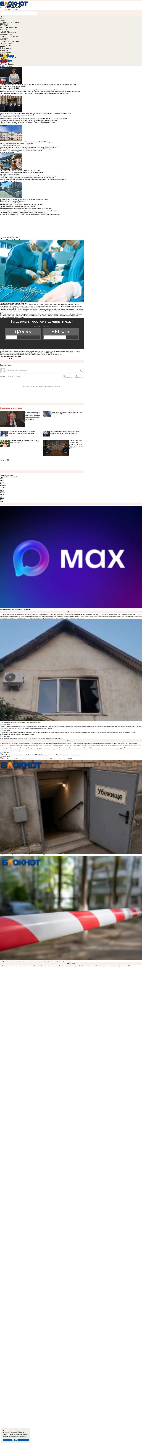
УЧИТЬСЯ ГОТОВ (10, 57)
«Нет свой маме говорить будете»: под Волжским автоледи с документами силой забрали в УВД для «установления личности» (35, 758)
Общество (3, 237)
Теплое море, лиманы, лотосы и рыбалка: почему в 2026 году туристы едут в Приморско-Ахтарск (27, 614)
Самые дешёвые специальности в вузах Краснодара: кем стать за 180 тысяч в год (26, 149)
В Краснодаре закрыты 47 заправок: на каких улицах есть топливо (21, 204)
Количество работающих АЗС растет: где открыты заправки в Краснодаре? (62, 754)
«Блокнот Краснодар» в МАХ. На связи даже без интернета (15, 609)
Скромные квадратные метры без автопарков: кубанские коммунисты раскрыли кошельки (28, 120)
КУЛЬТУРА (3, 29)
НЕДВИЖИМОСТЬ (6, 34)
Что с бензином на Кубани (8, 181)
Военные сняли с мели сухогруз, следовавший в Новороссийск (20, 353)
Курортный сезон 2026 (7, 152)
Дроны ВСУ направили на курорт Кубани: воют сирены (82, 732)
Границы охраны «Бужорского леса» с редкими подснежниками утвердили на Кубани (76, 614)
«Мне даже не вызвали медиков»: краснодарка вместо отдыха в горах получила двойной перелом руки (111, 743)
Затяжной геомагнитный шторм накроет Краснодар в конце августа (66, 618)
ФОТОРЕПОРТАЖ (6, 49)
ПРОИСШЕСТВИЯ (6, 43)
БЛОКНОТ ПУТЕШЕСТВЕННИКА (10, 22)
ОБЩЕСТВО (4, 38)
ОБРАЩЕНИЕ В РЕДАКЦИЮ (9, 36)
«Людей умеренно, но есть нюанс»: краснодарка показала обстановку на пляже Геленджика (29, 176)
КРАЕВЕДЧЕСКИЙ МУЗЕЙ (8, 27)
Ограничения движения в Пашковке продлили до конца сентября (19, 745)
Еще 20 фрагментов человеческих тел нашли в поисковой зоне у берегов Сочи (25, 354)
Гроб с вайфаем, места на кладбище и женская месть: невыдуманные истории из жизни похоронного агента (34, 93)
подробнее (15, 477)
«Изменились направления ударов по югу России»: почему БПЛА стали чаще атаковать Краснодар (101, 747)
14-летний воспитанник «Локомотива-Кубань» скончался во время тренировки (26, 618)
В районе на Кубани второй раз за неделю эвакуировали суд (98, 745)
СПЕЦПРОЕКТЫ (5, 45)
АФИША (2, 20)
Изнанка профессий (6, 66)
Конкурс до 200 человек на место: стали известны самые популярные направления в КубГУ (29, 147)
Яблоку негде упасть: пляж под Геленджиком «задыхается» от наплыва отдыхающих (27, 177)
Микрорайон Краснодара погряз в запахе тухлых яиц (104, 748)
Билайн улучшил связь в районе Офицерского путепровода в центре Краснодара (59, 745)
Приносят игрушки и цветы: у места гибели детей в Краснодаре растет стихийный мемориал (29, 616)
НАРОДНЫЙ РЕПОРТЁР (8, 33)
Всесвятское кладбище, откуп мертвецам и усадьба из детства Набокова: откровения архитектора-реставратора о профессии (40, 91)
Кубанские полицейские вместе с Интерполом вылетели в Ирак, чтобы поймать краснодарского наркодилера (34, 351)
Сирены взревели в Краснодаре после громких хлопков (57, 961)
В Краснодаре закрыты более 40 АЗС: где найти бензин (17, 206)
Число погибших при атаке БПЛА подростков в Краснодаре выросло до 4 (21, 722)
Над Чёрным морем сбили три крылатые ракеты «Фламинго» (36, 728)
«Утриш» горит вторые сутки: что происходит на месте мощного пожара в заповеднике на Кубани (101, 726)
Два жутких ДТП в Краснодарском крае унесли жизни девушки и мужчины (117, 732)
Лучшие (10, 376)
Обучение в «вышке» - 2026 (8, 124)
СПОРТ (2, 47)
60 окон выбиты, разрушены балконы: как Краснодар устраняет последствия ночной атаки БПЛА (105, 965)
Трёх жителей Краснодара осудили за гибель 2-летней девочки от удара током (76, 616)
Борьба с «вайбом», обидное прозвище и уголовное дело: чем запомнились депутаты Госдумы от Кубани (33, 118)
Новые (2, 376)
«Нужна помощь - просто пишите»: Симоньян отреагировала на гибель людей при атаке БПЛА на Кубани (45, 747)
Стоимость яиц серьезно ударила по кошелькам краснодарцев (18, 734)
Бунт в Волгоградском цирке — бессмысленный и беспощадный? (19, 754)
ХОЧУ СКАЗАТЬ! (5, 52)
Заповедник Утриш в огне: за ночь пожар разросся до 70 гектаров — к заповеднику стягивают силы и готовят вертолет (33, 738)
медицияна (3, 358)
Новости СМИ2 (4, 460)
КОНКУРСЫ (4, 26)
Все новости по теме (6, 88)
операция (10, 358)
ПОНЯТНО (16, 1440)
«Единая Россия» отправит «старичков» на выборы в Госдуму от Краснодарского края (27, 122)
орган (14, 358)
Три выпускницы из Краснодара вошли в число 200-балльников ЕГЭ (21, 151)
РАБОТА (11, 56)
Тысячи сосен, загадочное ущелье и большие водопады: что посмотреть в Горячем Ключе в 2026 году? (33, 179)
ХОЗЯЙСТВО (4, 50)
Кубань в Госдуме (5, 95)
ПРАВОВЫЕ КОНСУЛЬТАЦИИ (9, 42)
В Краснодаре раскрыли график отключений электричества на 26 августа (63, 743)
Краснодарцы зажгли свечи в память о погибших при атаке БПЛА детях (21, 965)
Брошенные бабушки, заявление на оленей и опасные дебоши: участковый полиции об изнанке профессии (33, 90)
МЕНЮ (2, 17)
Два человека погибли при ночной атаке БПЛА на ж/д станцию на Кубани (21, 961)
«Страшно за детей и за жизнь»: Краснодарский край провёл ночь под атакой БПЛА (24, 854)
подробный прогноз (6, 477)
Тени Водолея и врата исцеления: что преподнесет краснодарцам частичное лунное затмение (64, 748)
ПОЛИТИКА (3, 40)
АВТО (2, 19)
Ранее (18, 376)
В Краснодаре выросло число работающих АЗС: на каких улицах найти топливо (25, 208)
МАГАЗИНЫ (10, 64)
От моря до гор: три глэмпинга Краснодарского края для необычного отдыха (22, 743)
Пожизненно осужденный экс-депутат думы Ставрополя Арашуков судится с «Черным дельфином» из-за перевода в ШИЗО (34, 732)
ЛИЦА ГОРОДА (5, 31)
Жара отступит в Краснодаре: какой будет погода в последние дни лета (60, 965)
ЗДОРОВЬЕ (4, 24)
